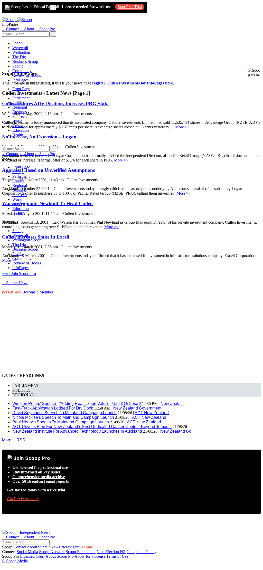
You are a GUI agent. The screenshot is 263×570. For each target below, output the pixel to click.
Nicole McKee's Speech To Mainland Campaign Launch (63, 417)
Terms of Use (117, 556)
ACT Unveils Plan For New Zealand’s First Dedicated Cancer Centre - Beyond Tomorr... (92, 426)
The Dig (19, 57)
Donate (86, 547)
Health (17, 135)
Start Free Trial (130, 7)
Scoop (17, 43)
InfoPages (20, 80)
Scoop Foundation (81, 551)
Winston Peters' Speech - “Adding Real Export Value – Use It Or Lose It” (77, 403)
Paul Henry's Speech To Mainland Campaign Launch (60, 422)
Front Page (21, 89)
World (17, 121)
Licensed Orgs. (32, 556)
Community (22, 71)
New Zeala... (172, 403)
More (6, 440)
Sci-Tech (19, 116)
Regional (19, 107)
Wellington (21, 52)
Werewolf (20, 47)
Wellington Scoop (26, 240)
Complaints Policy (141, 551)
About (32, 547)
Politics (18, 102)
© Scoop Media (15, 561)
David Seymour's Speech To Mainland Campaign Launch (64, 413)
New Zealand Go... (177, 431)
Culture (18, 126)
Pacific (17, 66)
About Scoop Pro (59, 556)
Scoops (18, 93)
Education (20, 130)
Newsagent (70, 547)
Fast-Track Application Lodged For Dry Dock (52, 408)
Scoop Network (52, 551)
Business (19, 112)
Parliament (21, 98)
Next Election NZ (111, 551)
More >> (182, 127)
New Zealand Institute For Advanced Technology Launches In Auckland (77, 431)
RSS (18, 440)
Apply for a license (89, 556)
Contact (19, 547)
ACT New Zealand (152, 413)
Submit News (49, 547)
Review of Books (26, 75)
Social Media (27, 551)
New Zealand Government (137, 408)
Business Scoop (25, 61)
